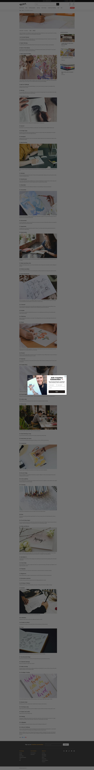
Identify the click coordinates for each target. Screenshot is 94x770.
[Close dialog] (65, 376)
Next (57, 391)
